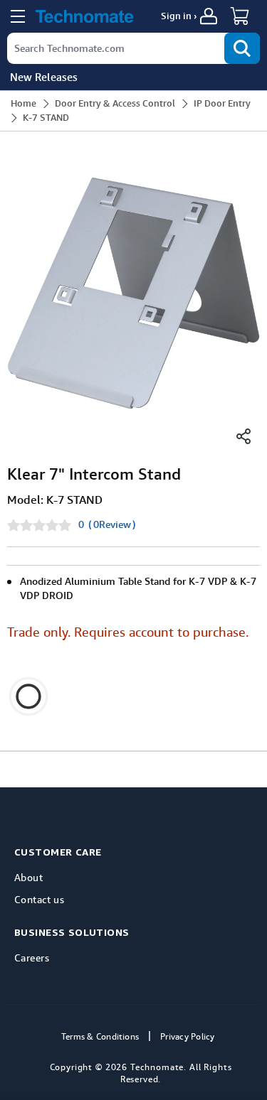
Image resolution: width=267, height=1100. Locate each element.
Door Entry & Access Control (115, 103)
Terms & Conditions (100, 1037)
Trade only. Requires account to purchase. (127, 632)
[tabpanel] (133, 293)
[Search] (242, 48)
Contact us (39, 899)
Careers (31, 957)
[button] (241, 16)
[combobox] (133, 48)
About (28, 877)
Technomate (157, 1067)
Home (23, 103)
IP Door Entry (222, 103)
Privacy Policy (187, 1037)
